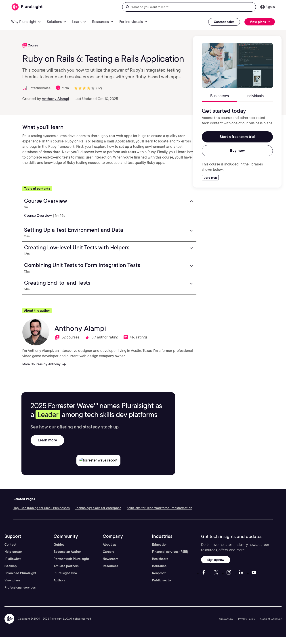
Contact (10, 544)
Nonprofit (159, 573)
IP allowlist (12, 559)
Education (159, 544)
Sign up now (215, 560)
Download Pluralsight (20, 573)
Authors (59, 580)
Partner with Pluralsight (71, 559)
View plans (12, 580)
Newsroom (110, 559)
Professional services (20, 587)
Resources (110, 566)
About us (109, 544)
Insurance (159, 566)
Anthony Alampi (55, 99)
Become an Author (67, 551)
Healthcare (160, 559)
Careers (108, 551)
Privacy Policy (246, 619)
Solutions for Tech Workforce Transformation (159, 508)
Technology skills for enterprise (98, 508)
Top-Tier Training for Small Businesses (41, 508)
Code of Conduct (271, 619)
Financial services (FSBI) (170, 551)
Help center (13, 551)
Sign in (270, 7)
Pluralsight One (65, 573)
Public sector (162, 580)
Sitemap (10, 566)
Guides (59, 544)
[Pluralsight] (27, 7)
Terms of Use (225, 619)
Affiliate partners (66, 566)
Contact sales (224, 22)
